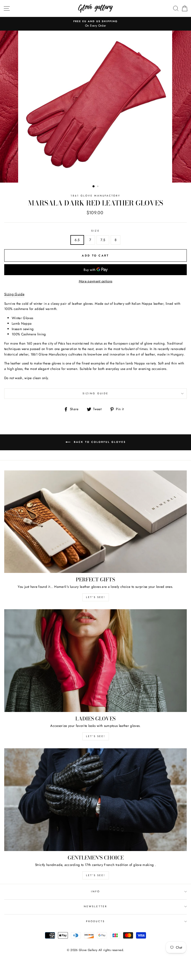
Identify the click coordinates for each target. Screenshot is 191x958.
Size (95, 231)
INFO (95, 891)
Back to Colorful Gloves (99, 442)
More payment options (95, 281)
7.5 (102, 239)
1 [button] (94, 186)
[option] (95, 23)
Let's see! (95, 597)
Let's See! (95, 736)
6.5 (77, 239)
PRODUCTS (95, 921)
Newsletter (95, 906)
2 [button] (98, 187)
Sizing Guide (95, 393)
